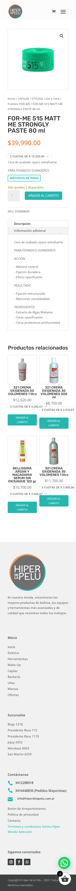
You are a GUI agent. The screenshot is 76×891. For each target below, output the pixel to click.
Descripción (22, 224)
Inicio (11, 99)
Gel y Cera (52, 99)
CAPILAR (23, 99)
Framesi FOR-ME (19, 104)
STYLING (37, 99)
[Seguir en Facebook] (19, 862)
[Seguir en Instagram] (11, 862)
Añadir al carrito (43, 195)
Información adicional (30, 230)
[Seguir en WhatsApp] (27, 862)
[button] (61, 36)
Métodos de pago (24, 178)
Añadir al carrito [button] (22, 420)
